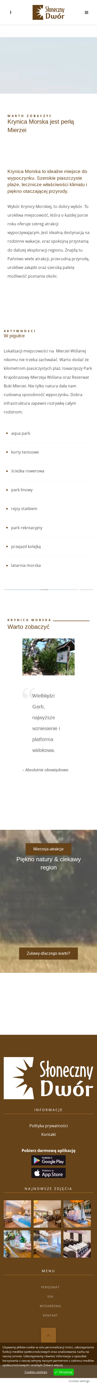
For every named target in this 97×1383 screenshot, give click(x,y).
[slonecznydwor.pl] (48, 12)
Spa (50, 1297)
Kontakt (48, 1134)
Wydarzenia (50, 1306)
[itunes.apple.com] (48, 1171)
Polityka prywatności (48, 1125)
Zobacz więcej (53, 1365)
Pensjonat (50, 1287)
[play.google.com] (48, 1159)
